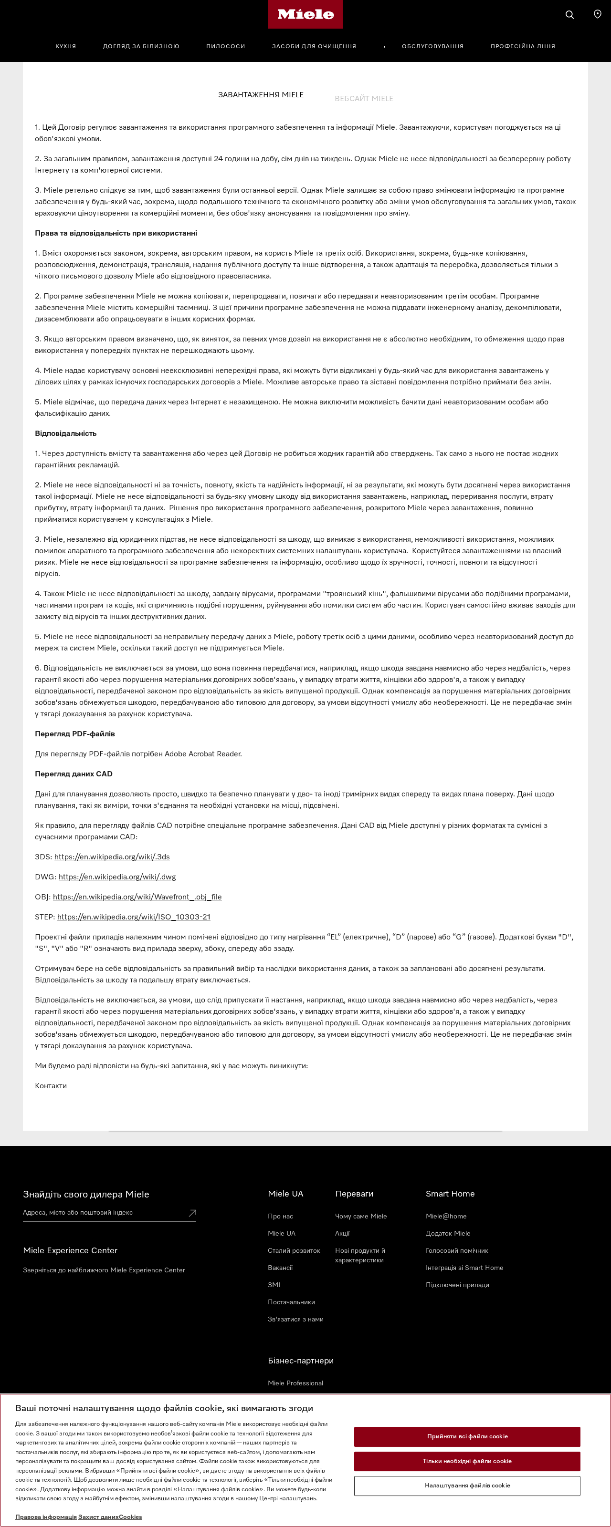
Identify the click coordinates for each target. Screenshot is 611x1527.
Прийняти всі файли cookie (467, 1437)
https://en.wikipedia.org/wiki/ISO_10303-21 (134, 917)
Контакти (51, 1086)
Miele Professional (295, 1383)
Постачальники (291, 1302)
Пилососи (225, 47)
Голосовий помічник (457, 1251)
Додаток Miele (448, 1233)
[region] (305, 1460)
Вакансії (280, 1268)
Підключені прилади (457, 1285)
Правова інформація (46, 1517)
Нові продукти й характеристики (360, 1256)
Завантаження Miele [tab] (261, 95)
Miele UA (281, 1233)
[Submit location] (192, 1214)
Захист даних (98, 1517)
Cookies (130, 1517)
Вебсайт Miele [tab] (364, 99)
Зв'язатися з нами (296, 1319)
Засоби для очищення (314, 47)
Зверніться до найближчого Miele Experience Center (104, 1270)
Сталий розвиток (294, 1251)
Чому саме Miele (361, 1216)
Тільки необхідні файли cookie (467, 1461)
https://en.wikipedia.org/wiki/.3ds (112, 857)
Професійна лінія (523, 47)
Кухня (66, 47)
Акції (342, 1233)
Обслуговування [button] (433, 47)
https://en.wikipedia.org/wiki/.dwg (117, 877)
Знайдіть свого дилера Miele (86, 1194)
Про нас (280, 1216)
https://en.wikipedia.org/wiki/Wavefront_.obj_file (137, 897)
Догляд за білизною (141, 47)
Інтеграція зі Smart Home (465, 1268)
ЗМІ (274, 1285)
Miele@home (446, 1216)
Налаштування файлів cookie (467, 1486)
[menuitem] (71, 45)
